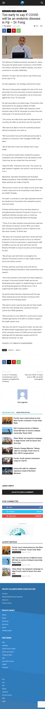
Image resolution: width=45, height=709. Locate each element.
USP (3, 682)
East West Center (8, 661)
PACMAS (5, 667)
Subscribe (38, 516)
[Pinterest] (14, 31)
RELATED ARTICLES (8, 412)
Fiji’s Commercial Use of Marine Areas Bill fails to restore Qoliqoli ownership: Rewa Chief (27, 430)
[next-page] (6, 478)
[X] (9, 31)
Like (40, 507)
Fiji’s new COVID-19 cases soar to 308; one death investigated (34, 377)
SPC (3, 686)
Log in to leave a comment (22, 492)
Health (13, 11)
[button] (3, 3)
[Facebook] (4, 31)
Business (5, 624)
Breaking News (12, 8)
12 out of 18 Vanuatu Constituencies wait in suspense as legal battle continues (10, 378)
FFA (3, 679)
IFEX (3, 658)
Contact (4, 594)
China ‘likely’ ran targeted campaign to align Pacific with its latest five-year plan (28, 440)
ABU (3, 698)
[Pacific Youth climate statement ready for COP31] (7, 460)
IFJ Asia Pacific (7, 695)
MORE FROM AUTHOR (23, 412)
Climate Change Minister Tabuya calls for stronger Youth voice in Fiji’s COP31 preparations (27, 450)
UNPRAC (5, 645)
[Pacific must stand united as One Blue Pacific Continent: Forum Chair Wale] (7, 420)
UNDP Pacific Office (8, 649)
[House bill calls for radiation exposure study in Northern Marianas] (7, 470)
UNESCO (5, 692)
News (24, 11)
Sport (4, 627)
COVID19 (19, 11)
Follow (39, 511)
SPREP (4, 664)
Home (4, 8)
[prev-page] (3, 478)
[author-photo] (22, 399)
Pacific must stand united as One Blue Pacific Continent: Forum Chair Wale (28, 420)
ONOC (4, 689)
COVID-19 (10, 350)
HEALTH (18, 350)
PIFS (3, 642)
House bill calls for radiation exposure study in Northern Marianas (25, 470)
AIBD (3, 701)
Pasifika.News (7, 631)
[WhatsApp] (19, 31)
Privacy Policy (6, 603)
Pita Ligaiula (7, 26)
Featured (5, 621)
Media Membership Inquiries (12, 597)
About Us (5, 600)
